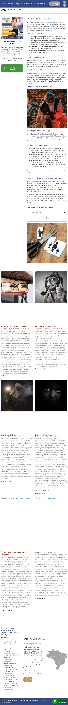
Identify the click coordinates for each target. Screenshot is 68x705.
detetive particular (46, 22)
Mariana (49, 151)
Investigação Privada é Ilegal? (45, 326)
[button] (64, 212)
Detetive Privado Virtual (43, 435)
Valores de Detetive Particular (45, 552)
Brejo (56, 22)
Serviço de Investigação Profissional (13, 326)
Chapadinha (63, 140)
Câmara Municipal (50, 173)
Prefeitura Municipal (35, 173)
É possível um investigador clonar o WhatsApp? (13, 553)
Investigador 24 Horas (9, 435)
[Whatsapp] (64, 2)
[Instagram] (64, 5)
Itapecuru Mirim (33, 142)
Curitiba (49, 30)
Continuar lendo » (6, 376)
